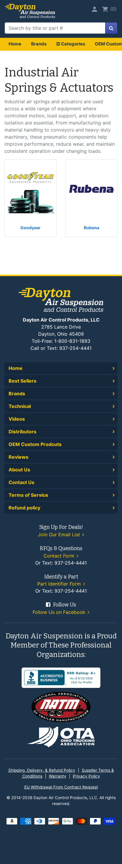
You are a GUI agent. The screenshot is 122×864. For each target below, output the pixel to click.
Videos (17, 419)
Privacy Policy (86, 776)
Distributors (22, 432)
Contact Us (21, 482)
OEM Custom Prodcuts (35, 444)
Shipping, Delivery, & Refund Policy (41, 770)
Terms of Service (28, 495)
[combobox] (55, 28)
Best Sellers (22, 381)
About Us (19, 470)
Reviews (18, 457)
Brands (38, 44)
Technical (20, 406)
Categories (72, 44)
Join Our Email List (59, 534)
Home (15, 44)
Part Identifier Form (59, 584)
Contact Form (60, 556)
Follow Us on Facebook (60, 612)
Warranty (57, 776)
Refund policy (24, 508)
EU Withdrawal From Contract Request (61, 787)
